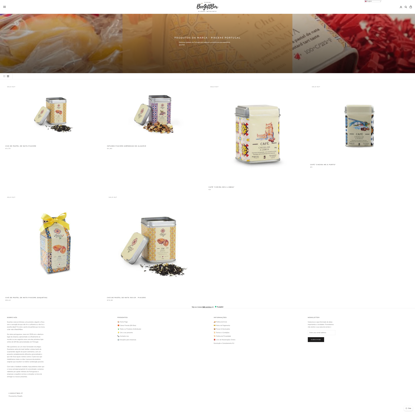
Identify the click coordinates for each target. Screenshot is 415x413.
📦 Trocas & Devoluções (222, 329)
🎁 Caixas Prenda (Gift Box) (126, 325)
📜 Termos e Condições (221, 333)
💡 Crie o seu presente (125, 333)
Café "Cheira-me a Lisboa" (222, 187)
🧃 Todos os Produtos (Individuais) (129, 329)
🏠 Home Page (122, 322)
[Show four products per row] (8, 76)
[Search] (406, 7)
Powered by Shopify (15, 396)
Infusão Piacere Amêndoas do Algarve (126, 146)
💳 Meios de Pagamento (222, 325)
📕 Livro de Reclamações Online (224, 340)
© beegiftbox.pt (16, 393)
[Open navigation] (4, 7)
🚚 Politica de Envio (220, 322)
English (369, 1)
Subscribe (316, 339)
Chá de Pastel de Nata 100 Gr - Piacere (126, 297)
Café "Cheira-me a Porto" (323, 164)
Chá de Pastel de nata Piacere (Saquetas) (26, 297)
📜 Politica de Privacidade (222, 336)
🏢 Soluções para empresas (126, 340)
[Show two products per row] (4, 76)
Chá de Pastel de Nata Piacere (20, 146)
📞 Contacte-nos (123, 336)
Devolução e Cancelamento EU (224, 343)
